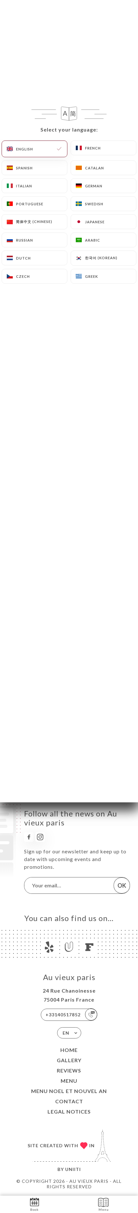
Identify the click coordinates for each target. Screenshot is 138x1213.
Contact (69, 1101)
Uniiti (73, 1169)
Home (69, 1050)
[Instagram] (40, 837)
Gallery (69, 1060)
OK (121, 885)
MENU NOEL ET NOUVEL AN (69, 1091)
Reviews (69, 1070)
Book (34, 1209)
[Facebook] (29, 837)
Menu (69, 1081)
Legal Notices (69, 1111)
